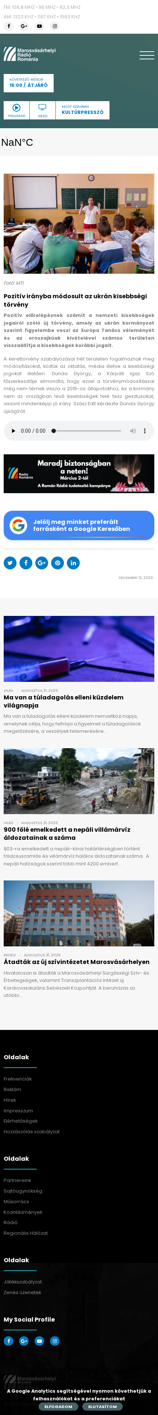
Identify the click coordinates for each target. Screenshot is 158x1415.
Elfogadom (58, 1407)
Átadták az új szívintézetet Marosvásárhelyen (77, 962)
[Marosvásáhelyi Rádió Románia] (29, 54)
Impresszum (18, 1111)
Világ (8, 690)
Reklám (12, 1089)
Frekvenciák (18, 1079)
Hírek (10, 1100)
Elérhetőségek (20, 1121)
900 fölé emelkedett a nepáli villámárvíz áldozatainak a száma (67, 833)
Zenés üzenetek (22, 1292)
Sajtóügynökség (23, 1191)
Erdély (10, 955)
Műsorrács (16, 1201)
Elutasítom (102, 1407)
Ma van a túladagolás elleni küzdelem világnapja (63, 701)
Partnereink (17, 1180)
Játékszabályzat (23, 1282)
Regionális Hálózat (26, 1233)
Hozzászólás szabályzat (32, 1131)
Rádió (11, 1222)
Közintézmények (23, 1212)
